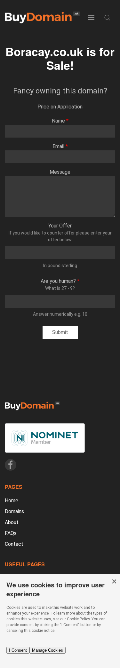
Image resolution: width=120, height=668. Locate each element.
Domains (14, 511)
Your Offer (60, 226)
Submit (60, 332)
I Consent (18, 650)
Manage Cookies (47, 650)
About (12, 522)
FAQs (11, 533)
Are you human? (58, 281)
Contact (14, 544)
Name (58, 121)
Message (60, 172)
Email (58, 146)
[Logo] (42, 18)
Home (11, 500)
